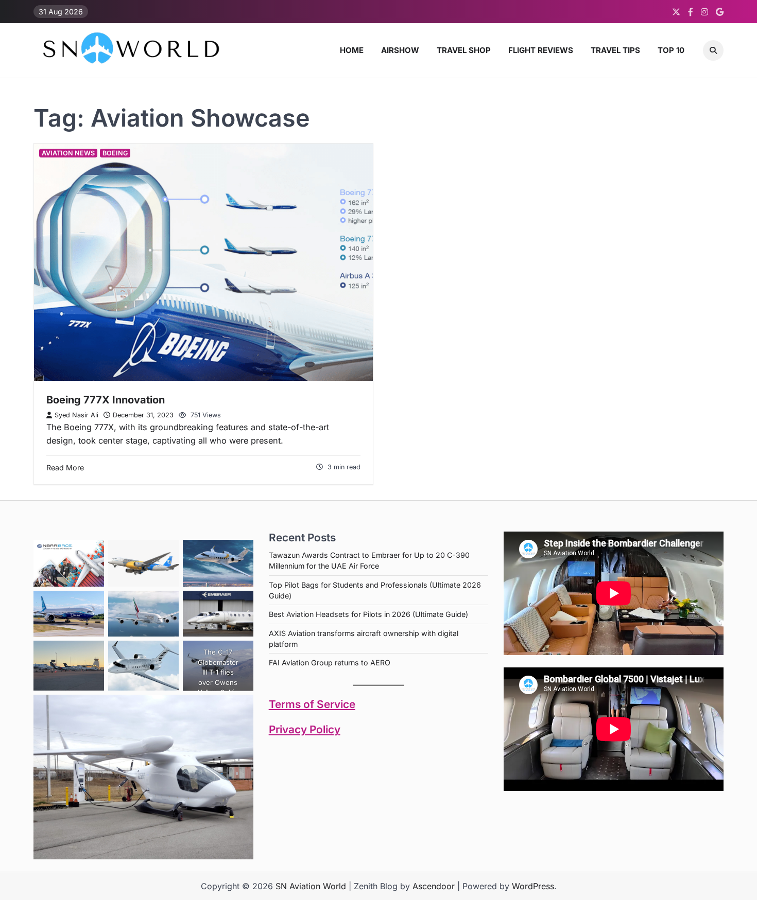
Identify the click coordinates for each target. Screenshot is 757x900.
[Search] (713, 50)
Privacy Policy (304, 729)
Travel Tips (615, 50)
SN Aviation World (311, 886)
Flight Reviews (540, 50)
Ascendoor (433, 886)
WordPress (533, 886)
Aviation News (68, 153)
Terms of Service (312, 704)
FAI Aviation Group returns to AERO (329, 662)
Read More (65, 467)
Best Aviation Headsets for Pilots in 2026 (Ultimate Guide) (368, 614)
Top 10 (671, 50)
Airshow (400, 50)
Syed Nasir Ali (76, 415)
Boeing (115, 153)
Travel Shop (464, 50)
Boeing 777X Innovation (105, 400)
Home (352, 50)
